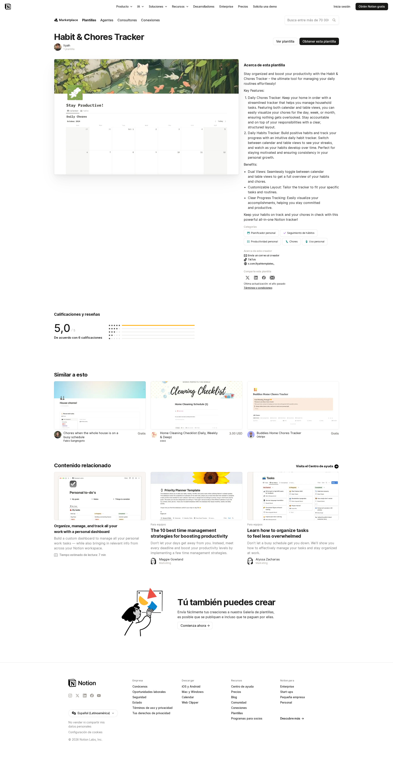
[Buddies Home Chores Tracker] (293, 405)
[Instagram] (70, 695)
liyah (66, 45)
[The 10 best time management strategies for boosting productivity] (196, 496)
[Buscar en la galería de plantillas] (334, 20)
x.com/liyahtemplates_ (261, 263)
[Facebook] (264, 277)
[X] (247, 277)
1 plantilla (69, 49)
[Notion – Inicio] (8, 6)
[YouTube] (99, 695)
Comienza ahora (195, 625)
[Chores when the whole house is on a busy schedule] (100, 405)
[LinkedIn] (255, 277)
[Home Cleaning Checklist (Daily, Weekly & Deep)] (196, 405)
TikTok (252, 259)
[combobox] (312, 20)
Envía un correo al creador (263, 255)
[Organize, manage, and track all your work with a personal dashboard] (100, 496)
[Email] (272, 277)
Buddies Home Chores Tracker (279, 433)
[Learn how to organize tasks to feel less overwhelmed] (293, 496)
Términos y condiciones (258, 287)
